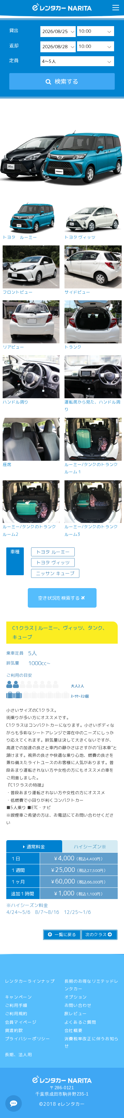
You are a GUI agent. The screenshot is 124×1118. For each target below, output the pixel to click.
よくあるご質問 (80, 1022)
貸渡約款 (14, 1030)
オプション (75, 997)
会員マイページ (21, 1022)
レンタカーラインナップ (30, 981)
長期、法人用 (18, 1054)
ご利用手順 (16, 1005)
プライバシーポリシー (27, 1039)
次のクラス (96, 934)
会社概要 (73, 1030)
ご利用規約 (16, 1013)
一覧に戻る (65, 934)
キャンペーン (18, 997)
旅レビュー (75, 1013)
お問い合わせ (78, 1005)
